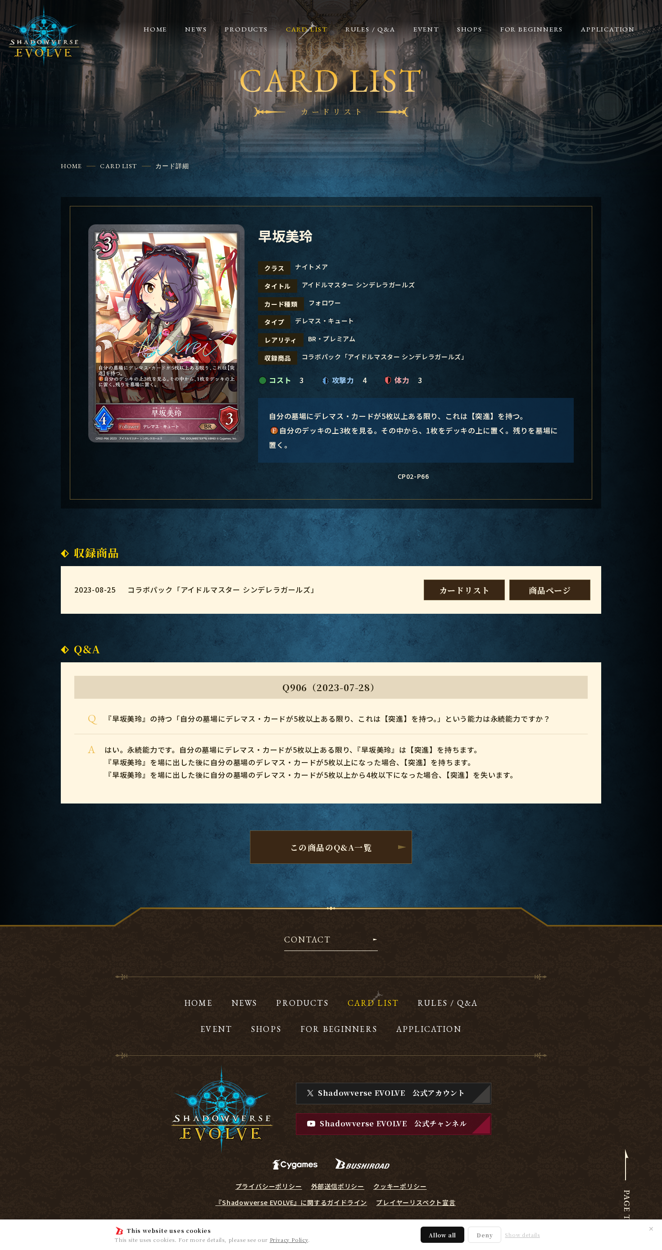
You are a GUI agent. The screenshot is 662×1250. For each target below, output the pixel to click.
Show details (522, 1235)
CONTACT (307, 940)
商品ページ (550, 590)
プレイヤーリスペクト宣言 (416, 1202)
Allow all (442, 1235)
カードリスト (464, 590)
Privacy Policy (289, 1239)
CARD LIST (118, 166)
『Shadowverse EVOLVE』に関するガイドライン (291, 1202)
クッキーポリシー (399, 1186)
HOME (71, 166)
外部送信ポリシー (337, 1186)
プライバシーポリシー (269, 1186)
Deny (484, 1235)
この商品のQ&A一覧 (331, 847)
